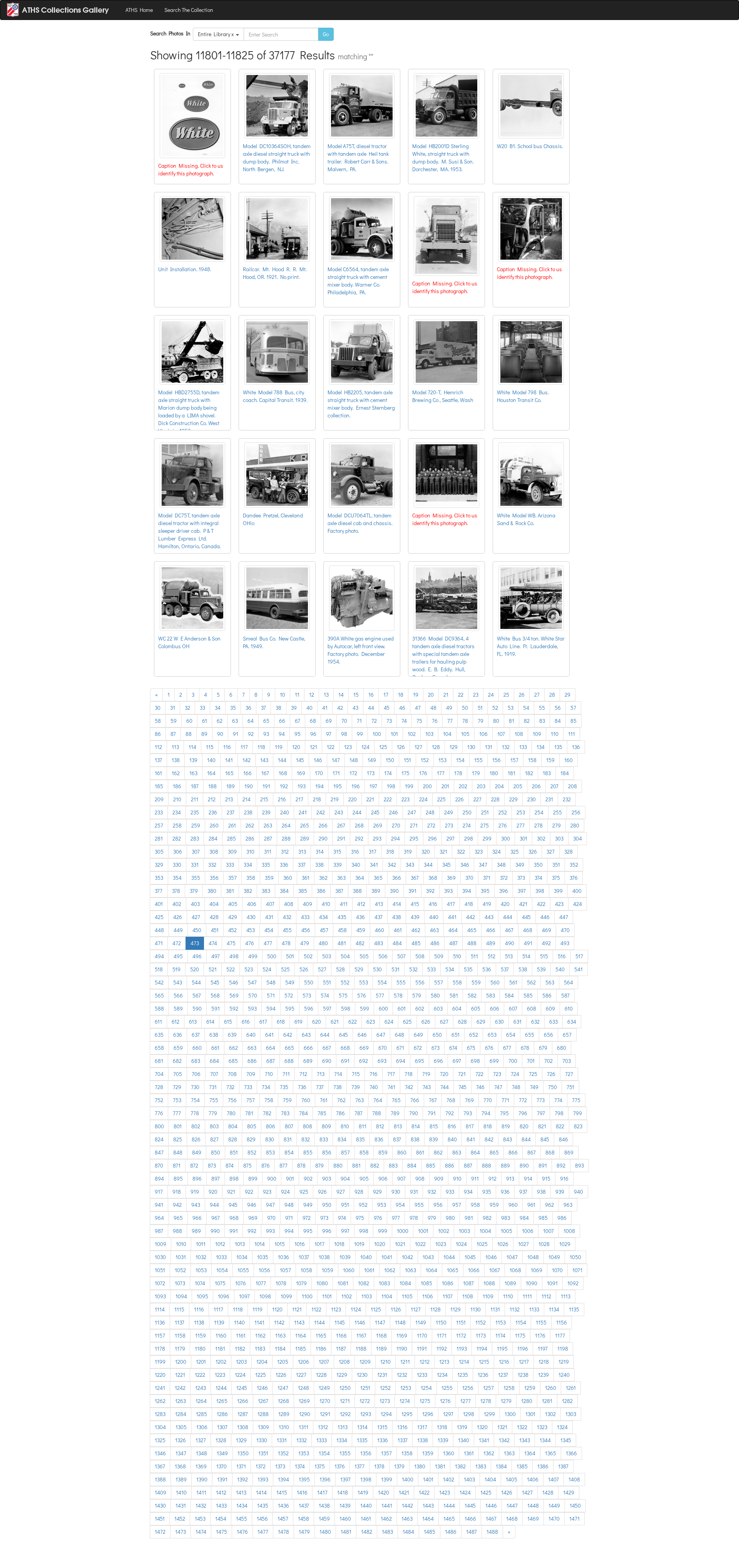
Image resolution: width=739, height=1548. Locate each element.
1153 (500, 1322)
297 (450, 838)
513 (509, 956)
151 (407, 760)
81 (511, 720)
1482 (366, 1531)
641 (269, 1034)
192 (284, 786)
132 (506, 747)
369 (451, 877)
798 (559, 1113)
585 (528, 995)
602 (419, 1008)
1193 (461, 1348)
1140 (239, 1322)
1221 (180, 1374)
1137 (179, 1322)
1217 (524, 1361)
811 (362, 1126)
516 (562, 956)
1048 (533, 1257)
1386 (542, 1466)
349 (519, 864)
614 (210, 1021)
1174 (500, 1335)
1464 (428, 1518)
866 (513, 1152)
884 (411, 1165)
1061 (369, 1270)
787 (358, 1113)
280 (574, 825)
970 (271, 1217)
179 (476, 773)
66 (282, 720)
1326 (180, 1440)
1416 (302, 1492)
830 (269, 1139)
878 (301, 1165)
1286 (222, 1414)
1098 (265, 1296)
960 (513, 1204)
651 (455, 1034)
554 (382, 982)
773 (541, 1100)
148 (353, 760)
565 (159, 995)
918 (176, 1191)
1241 (160, 1387)
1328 (221, 1440)
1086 (447, 1283)
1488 (492, 1531)
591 (215, 1008)
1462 (386, 1518)
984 (524, 1217)
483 (378, 943)
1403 (469, 1479)
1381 (440, 1466)
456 (305, 930)
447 (563, 917)
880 (338, 1165)
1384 (501, 1466)
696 (438, 1060)
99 (360, 733)
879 (319, 1165)
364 (359, 877)
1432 (201, 1505)
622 (352, 1021)
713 (320, 1074)
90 (220, 733)
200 (427, 786)
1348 (201, 1453)
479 (304, 943)
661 (215, 1047)
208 (572, 786)
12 (311, 694)
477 (268, 943)
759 (287, 1100)
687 (270, 1060)
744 (444, 1087)
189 (230, 786)
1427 (527, 1492)
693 (382, 1060)
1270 (324, 1401)
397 (522, 890)
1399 (386, 1479)
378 (176, 890)
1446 (491, 1505)
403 (195, 903)
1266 (242, 1401)
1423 (444, 1492)
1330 (261, 1440)
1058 (306, 1270)
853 (270, 1152)
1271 (345, 1401)
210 (177, 799)
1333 (321, 1440)
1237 (503, 1374)
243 (338, 812)
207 (554, 786)
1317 (422, 1427)
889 (505, 1165)
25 (506, 694)
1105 (407, 1296)
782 (267, 1113)
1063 (410, 1270)
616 (246, 1021)
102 (412, 733)
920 (213, 1191)
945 (233, 1204)
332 (212, 864)
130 (471, 747)
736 (302, 1087)
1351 (263, 1453)
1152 (480, 1322)
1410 (181, 1492)
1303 (570, 1414)
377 (158, 890)
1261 (571, 1387)
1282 (567, 1401)
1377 (359, 1466)
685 (233, 1060)
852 (251, 1152)
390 (394, 890)
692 (363, 1060)
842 (489, 1139)
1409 (160, 1492)
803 (214, 1126)
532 (413, 969)
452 (232, 930)
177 (441, 773)
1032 (201, 1257)
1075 (220, 1283)
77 (450, 720)
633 (553, 1021)
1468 (512, 1518)
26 (522, 694)
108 (519, 733)
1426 (506, 1492)
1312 (323, 1427)
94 (282, 733)
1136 (160, 1322)
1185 (300, 1348)
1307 (222, 1427)
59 (174, 720)
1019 (359, 1244)
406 (251, 903)
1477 (262, 1531)
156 (496, 760)
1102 (346, 1296)
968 (234, 1217)
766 (414, 1100)
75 (419, 720)
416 (433, 903)
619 (298, 1021)
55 (542, 707)
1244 (221, 1387)
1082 (363, 1283)
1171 (441, 1335)
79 (480, 720)
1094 (181, 1296)
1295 (407, 1414)
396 (503, 890)
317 (372, 851)
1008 (569, 1230)
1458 (303, 1518)
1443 (428, 1505)
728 (159, 1087)
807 (289, 1126)
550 (308, 982)
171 (336, 773)
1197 (543, 1348)
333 (230, 864)
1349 (222, 1453)
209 (159, 799)
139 (193, 760)
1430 (160, 1505)
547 (252, 982)
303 (559, 838)
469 (546, 930)
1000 (402, 1230)
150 (390, 760)
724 (515, 1074)
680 (561, 1047)
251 (485, 812)
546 (233, 982)
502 (308, 956)
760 (305, 1100)
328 (568, 851)
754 (195, 1100)
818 (487, 1126)
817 (470, 1126)
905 (364, 1178)
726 (551, 1074)
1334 (341, 1440)
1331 (282, 1440)
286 (250, 838)
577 (380, 995)
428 (214, 917)
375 (556, 877)
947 (270, 1204)
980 (450, 1217)
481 (342, 943)
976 (378, 1217)
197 (373, 786)
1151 (461, 1322)
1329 (241, 1440)
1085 (426, 1283)
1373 (280, 1466)
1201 (201, 1361)
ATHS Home (139, 9)
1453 (200, 1518)
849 (196, 1152)
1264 (201, 1401)
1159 (200, 1335)
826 (196, 1139)
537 (505, 969)
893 (579, 1165)
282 (176, 838)
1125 (376, 1309)
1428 (547, 1492)
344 (428, 864)
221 (370, 799)
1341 (484, 1440)
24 (491, 694)
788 (376, 1113)
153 (442, 760)
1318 (442, 1427)
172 (353, 773)
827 (214, 1139)
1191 (422, 1348)
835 (360, 1139)
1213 (444, 1361)
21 (445, 694)
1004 (485, 1230)
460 (379, 930)
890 (524, 1165)
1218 (543, 1361)
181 (511, 773)
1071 (577, 1270)
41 (325, 707)
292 (359, 838)
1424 (465, 1492)
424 (577, 903)
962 (549, 1204)
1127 (416, 1309)
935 (486, 1191)
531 (395, 969)
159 (550, 760)
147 (336, 760)
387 (339, 890)
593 (252, 1008)
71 (359, 720)
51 (480, 707)
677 (507, 1047)
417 (451, 903)
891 (542, 1165)
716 (374, 1074)
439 (415, 917)
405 (232, 903)
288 (286, 838)
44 (371, 707)
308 (213, 851)
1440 (366, 1505)
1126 (396, 1309)
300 (505, 838)
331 (195, 864)
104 (447, 733)
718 (409, 1074)
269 (377, 825)
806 (270, 1126)
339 (337, 864)
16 (371, 694)
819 (506, 1126)
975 (360, 1217)
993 (270, 1230)
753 (177, 1100)
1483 (387, 1531)
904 (345, 1178)
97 (328, 733)
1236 (483, 1374)
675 (471, 1047)
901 (290, 1178)
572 (288, 995)
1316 (402, 1427)
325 (514, 851)
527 (322, 969)
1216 (504, 1361)
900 (271, 1178)
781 (249, 1113)
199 (409, 786)
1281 (547, 1401)
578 (398, 995)
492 (546, 943)
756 (232, 1100)
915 (546, 1178)
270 (396, 825)
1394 (283, 1479)
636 (177, 1034)
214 (246, 799)
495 (178, 956)
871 (177, 1165)
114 (192, 747)
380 (211, 890)
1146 (359, 1322)
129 (454, 747)
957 (456, 1204)
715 (356, 1074)
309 (232, 851)
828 (232, 1139)
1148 (400, 1322)
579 (416, 995)
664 (270, 1047)
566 (178, 995)
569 (234, 995)
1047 (512, 1257)
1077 (261, 1283)
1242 (180, 1387)
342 (392, 864)
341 (374, 864)
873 (212, 1165)
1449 (554, 1505)
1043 (428, 1257)
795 (504, 1113)
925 (303, 1191)
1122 (316, 1309)
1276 (445, 1401)
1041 (386, 1257)
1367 (160, 1466)
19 (415, 694)
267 (341, 825)
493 (564, 943)
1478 (283, 1531)
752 (159, 1100)
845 (544, 1139)
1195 (502, 1348)
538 (522, 969)
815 (434, 1126)
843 (507, 1139)
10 (282, 694)
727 (569, 1074)
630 (499, 1021)
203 (481, 786)
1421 (404, 1492)
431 (269, 917)
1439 (345, 1505)
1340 (463, 1440)
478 (286, 943)
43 (355, 707)
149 (372, 760)
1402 (448, 1479)
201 (445, 786)
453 (250, 930)
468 (527, 930)
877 (283, 1165)
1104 (386, 1296)
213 (229, 799)
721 (462, 1074)
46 (402, 707)
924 (285, 1191)
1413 (241, 1492)
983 (505, 1217)
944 (214, 1204)
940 (578, 1191)
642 (287, 1034)
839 (433, 1139)
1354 (324, 1453)
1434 (241, 1505)
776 (159, 1113)
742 (409, 1087)
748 (516, 1087)
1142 (279, 1322)
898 (234, 1178)
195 (337, 786)
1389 (181, 1479)
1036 (283, 1257)
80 (496, 720)
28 (552, 694)
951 (345, 1204)
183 (547, 773)
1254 (426, 1387)
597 (327, 1008)
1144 (319, 1322)
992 (251, 1230)
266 (323, 825)
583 (490, 995)
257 (159, 825)
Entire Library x (217, 34)
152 (425, 760)
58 (158, 720)
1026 (502, 1244)
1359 (427, 1453)
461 (398, 930)
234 (176, 812)
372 (504, 877)
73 (389, 720)
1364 (529, 1453)
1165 (321, 1335)
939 (559, 1191)
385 (302, 890)
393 (448, 890)
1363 (509, 1453)
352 (574, 864)
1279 (506, 1401)
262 (250, 825)
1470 (554, 1518)
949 (308, 1204)
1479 (304, 1531)
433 (305, 917)
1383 (480, 1466)
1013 (240, 1244)
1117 (218, 1309)
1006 (527, 1230)
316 (355, 851)
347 (483, 864)
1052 (180, 1270)
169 (301, 773)
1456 (262, 1518)
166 (247, 773)
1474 (201, 1531)
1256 (467, 1387)
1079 (301, 1283)
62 (219, 720)
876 (265, 1165)
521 (213, 969)
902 (308, 1178)
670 (382, 1047)
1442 (407, 1505)
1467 (491, 1518)
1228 (321, 1374)
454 (268, 930)
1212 (425, 1361)
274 (467, 825)
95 (297, 733)
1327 (201, 1440)
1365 (550, 1453)
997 (345, 1230)
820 (524, 1126)
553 (363, 982)
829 (251, 1139)
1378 (379, 1466)
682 (177, 1060)
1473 (180, 1531)
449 (178, 930)
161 (158, 773)
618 (281, 1021)
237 (230, 812)
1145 (339, 1322)
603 (438, 1008)
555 (401, 982)
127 (418, 747)
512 (491, 956)
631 (517, 1021)
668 (345, 1047)
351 (556, 864)
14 (341, 694)
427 (196, 917)
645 (343, 1034)
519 (176, 969)
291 (341, 838)
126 (401, 747)
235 (195, 812)
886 (449, 1165)
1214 (464, 1361)
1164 (300, 1335)
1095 (202, 1296)
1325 (160, 1440)
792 (449, 1113)
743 (427, 1087)
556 (420, 982)
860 (401, 1152)
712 (303, 1074)
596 (308, 1008)
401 (159, 903)
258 (177, 825)
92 (251, 733)
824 (159, 1139)
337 (302, 864)
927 (340, 1191)
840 (452, 1139)
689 (308, 1060)
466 (490, 930)
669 (364, 1047)
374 (538, 877)
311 (267, 851)
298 (468, 838)
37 (263, 707)
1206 (303, 1361)
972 (307, 1217)
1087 (468, 1283)
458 (342, 930)
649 (418, 1034)
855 (308, 1152)
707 (214, 1074)
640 (251, 1034)
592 (233, 1008)
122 (330, 747)
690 (326, 1060)
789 (395, 1113)
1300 (510, 1414)
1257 (488, 1387)
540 (560, 969)
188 (212, 786)
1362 (488, 1453)
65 (266, 720)
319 (408, 851)
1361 (469, 1453)
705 (177, 1074)
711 (286, 1074)
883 (393, 1165)
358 (250, 877)
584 (509, 995)
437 (379, 917)
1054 (222, 1270)
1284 (180, 1414)
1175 (520, 1335)
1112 (546, 1296)
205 (517, 786)
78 (465, 720)
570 (252, 995)
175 (405, 773)
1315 (382, 1427)
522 (230, 969)
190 (248, 786)
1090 (531, 1283)
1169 (401, 1335)
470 (565, 930)
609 (550, 1008)
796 (522, 1113)
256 (576, 812)
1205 (282, 1361)
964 (159, 1217)
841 (470, 1139)
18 (400, 694)
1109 (488, 1296)
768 (450, 1100)
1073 (180, 1283)
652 (473, 1034)
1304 (160, 1427)
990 (215, 1230)
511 (474, 956)
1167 (361, 1335)
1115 (179, 1309)
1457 (283, 1518)
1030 (160, 1257)
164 (211, 773)
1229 (341, 1374)
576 (361, 995)
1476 (242, 1531)
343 (410, 864)
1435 (262, 1505)
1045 (470, 1257)
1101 (327, 1296)
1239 (543, 1374)
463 (434, 930)
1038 (324, 1257)
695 (419, 1060)
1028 (544, 1244)
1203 (241, 1361)
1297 (448, 1414)
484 (397, 943)
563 (549, 982)
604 (456, 1008)
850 (215, 1152)
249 (448, 812)
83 (542, 720)
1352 (283, 1453)
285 (231, 838)
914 (528, 1178)
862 (438, 1152)
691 (345, 1060)
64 (250, 720)
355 (195, 877)
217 (299, 799)
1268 (283, 1401)
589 (178, 1008)
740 (374, 1087)
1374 (300, 1466)
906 (383, 1178)
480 (323, 943)
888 (486, 1165)
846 (563, 1139)
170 (319, 773)
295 (414, 838)
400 (577, 890)
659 (178, 1047)
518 (159, 969)
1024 (461, 1244)
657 (567, 1034)
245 (375, 812)
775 (576, 1100)
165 (229, 773)
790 (413, 1113)
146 (318, 760)
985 (543, 1217)
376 (574, 877)
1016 (299, 1244)
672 (418, 1047)
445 (526, 917)
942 (177, 1204)
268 (359, 825)
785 (322, 1113)
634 (571, 1021)
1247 (283, 1387)
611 (158, 1021)
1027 (523, 1244)
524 (266, 969)
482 (360, 943)
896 (197, 1178)
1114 (160, 1309)
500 (271, 956)
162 (176, 773)
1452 (179, 1518)
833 (323, 1139)
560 (495, 982)
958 (475, 1204)
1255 (447, 1387)
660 (197, 1047)
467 (509, 930)
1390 (201, 1479)
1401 (428, 1479)
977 (396, 1217)
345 (446, 864)
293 (377, 838)
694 (400, 1060)
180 (494, 773)
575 (343, 995)
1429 (568, 1492)
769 (469, 1100)
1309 (263, 1427)
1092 (572, 1283)
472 (176, 943)
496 (197, 956)
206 (536, 786)
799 (577, 1113)
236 (213, 812)
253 (521, 812)
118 (261, 747)
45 (387, 707)
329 (159, 864)
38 (278, 707)
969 (252, 1217)
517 (579, 956)
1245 (241, 1387)
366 (396, 877)
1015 (279, 1244)
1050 (575, 1257)
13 (326, 694)
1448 (533, 1505)
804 (232, 1126)
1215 (484, 1361)
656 (548, 1034)
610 (569, 1008)
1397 (345, 1479)
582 (472, 995)
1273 (385, 1401)
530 (377, 969)
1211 (405, 1361)
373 (521, 877)
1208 (344, 1361)
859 (383, 1152)
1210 (385, 1361)
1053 (201, 1270)
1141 (259, 1322)
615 (228, 1021)
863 (456, 1152)
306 (177, 851)
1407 (553, 1479)
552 (345, 982)
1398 (365, 1479)
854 (289, 1152)
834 (342, 1139)
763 (359, 1100)
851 (234, 1152)
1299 (489, 1414)
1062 (389, 1270)
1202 (221, 1361)
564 (568, 982)
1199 (160, 1361)
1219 (563, 1361)
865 (494, 1152)
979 (432, 1217)
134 (541, 747)
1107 (448, 1296)
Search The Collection (188, 9)
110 (554, 733)
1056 (264, 1270)
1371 (241, 1466)
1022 (420, 1244)
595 (289, 1008)
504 (345, 956)
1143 (299, 1322)
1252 (385, 1387)
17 (385, 694)
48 (433, 707)
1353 (303, 1453)
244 (357, 812)
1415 (281, 1492)
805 (251, 1126)
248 (430, 812)
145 (300, 760)
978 (414, 1217)
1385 (522, 1466)
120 (296, 747)
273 (449, 825)
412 (361, 903)
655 (529, 1034)
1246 (262, 1387)
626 (425, 1021)
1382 (460, 1466)
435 (342, 917)
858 (364, 1152)
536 (486, 969)
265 (304, 825)
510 (457, 956)
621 (335, 1021)
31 (172, 707)
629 (481, 1021)
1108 (467, 1296)
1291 (325, 1414)
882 (374, 1165)
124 (365, 747)
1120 (277, 1309)
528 (340, 969)
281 (159, 838)
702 (548, 1060)
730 (195, 1087)
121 (313, 747)
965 (178, 1217)
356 (214, 877)
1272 (364, 1401)
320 (425, 851)
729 (177, 1087)
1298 (468, 1414)
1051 (160, 1270)
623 (370, 1021)
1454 (220, 1518)
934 (468, 1191)
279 (556, 825)
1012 (220, 1244)
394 (466, 890)
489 (490, 943)
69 (329, 720)
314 (320, 851)
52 (495, 707)
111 (571, 733)
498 (234, 956)
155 (478, 760)
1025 (482, 1244)
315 (337, 851)
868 (550, 1152)
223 (405, 799)
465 (472, 930)
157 (514, 760)
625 (407, 1021)
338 (319, 864)
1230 (362, 1374)
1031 (181, 1257)
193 (302, 786)
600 (383, 1008)
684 (214, 1060)
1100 (307, 1296)
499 (252, 956)
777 (177, 1113)
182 (529, 773)
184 (564, 773)
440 (433, 917)
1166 (341, 1335)
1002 (443, 1230)
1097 (244, 1296)
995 (308, 1230)
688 (289, 1060)
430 (251, 917)
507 (401, 956)
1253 (405, 1387)
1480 (325, 1531)
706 (196, 1074)
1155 (541, 1322)
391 (412, 890)
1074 (200, 1283)
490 (509, 943)
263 (268, 825)
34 (218, 707)
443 (489, 917)
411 (344, 903)
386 (321, 890)
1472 (160, 1531)
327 (551, 851)
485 (416, 943)
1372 (261, 1466)
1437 (304, 1505)
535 (468, 969)
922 (249, 1191)
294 (395, 838)
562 (531, 982)
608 (531, 1008)
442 (470, 917)
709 (250, 1074)
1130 (475, 1309)
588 (159, 1008)
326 (532, 851)
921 (231, 1191)
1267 (263, 1401)
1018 (339, 1244)
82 (527, 720)
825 (177, 1139)
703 (566, 1060)
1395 (304, 1479)
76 (435, 720)
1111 (527, 1296)
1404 (490, 1479)
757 (250, 1100)
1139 (219, 1322)
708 (232, 1074)
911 (475, 1178)
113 (175, 747)
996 (326, 1230)
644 (324, 1034)
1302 (550, 1414)
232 (567, 799)
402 (176, 903)
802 (195, 1126)
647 (380, 1034)
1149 (420, 1322)
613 (193, 1021)
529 (358, 969)
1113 (565, 1296)
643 (306, 1034)
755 (213, 1100)
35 (233, 707)
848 (177, 1152)
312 (285, 851)
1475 (221, 1531)
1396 (325, 1479)
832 (305, 1139)
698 (475, 1060)
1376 (339, 1466)
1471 (574, 1518)
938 (541, 1191)
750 (552, 1087)
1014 (259, 1244)
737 (320, 1087)
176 (423, 773)
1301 (530, 1414)
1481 (346, 1531)
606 (494, 1008)
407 (270, 903)
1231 (382, 1374)
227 (477, 799)
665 (289, 1047)
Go (326, 34)
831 (288, 1139)
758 (268, 1100)
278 (538, 825)
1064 (431, 1270)
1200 (180, 1361)
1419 (363, 1492)
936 (505, 1191)
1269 (304, 1401)
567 (196, 995)
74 (404, 720)
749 (534, 1087)
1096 (223, 1296)
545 (215, 982)
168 (283, 773)
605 (475, 1008)
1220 (160, 1374)
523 (248, 969)
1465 (449, 1518)
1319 (462, 1427)
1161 (241, 1335)
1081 (343, 1283)
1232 (402, 1374)
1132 (515, 1309)
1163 (280, 1335)
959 (494, 1204)
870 (159, 1165)
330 (177, 864)
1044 (449, 1257)
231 (549, 799)
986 (562, 1217)
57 (573, 707)
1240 (564, 1374)
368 (432, 877)
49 (449, 707)
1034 (241, 1257)
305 (159, 851)
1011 (201, 1244)
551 (327, 982)
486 (435, 943)
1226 (281, 1374)
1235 (462, 1374)
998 (363, 1230)
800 (159, 1126)
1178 (160, 1348)
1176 (540, 1335)
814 (415, 1126)
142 (246, 760)
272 (431, 825)
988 (177, 1230)
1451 (160, 1518)
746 (480, 1087)
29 (567, 694)
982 (487, 1217)
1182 (240, 1348)
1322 (522, 1427)
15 (356, 694)
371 (486, 877)
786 (340, 1113)
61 (204, 720)
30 (158, 707)
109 (537, 733)
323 (479, 851)
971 (289, 1217)
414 (397, 903)
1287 (242, 1414)
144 (282, 760)
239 (266, 812)
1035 (262, 1257)
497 (215, 956)
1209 (365, 1361)
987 (159, 1230)
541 (578, 969)
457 (324, 930)
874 (230, 1165)
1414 (261, 1492)
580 (435, 995)
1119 (257, 1309)
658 (159, 1047)
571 (271, 995)
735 (284, 1087)
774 (558, 1100)
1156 (561, 1322)
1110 (508, 1296)
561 (513, 982)
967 (215, 1217)
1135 (574, 1309)
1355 (345, 1453)
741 (391, 1087)
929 (377, 1191)
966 (197, 1217)
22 (460, 694)
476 (249, 943)
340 (355, 864)
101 (394, 733)
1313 (343, 1427)
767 (433, 1100)
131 (488, 747)
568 (215, 995)
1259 (529, 1387)
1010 (181, 1244)
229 (513, 799)
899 (252, 1178)
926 (322, 1191)
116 (227, 747)
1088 (489, 1283)
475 (231, 943)
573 (307, 995)
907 (401, 1178)
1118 (238, 1309)
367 (415, 877)
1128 (435, 1309)
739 (355, 1087)
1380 (419, 1466)
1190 (401, 1348)
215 (264, 799)
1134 (554, 1309)
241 (303, 812)
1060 (348, 1270)
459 (360, 930)
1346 (160, 1453)
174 (388, 773)
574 (325, 995)
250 (467, 812)
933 (450, 1191)
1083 (384, 1283)
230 (531, 799)
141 (229, 760)
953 (381, 1204)
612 (175, 1021)
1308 (242, 1427)
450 (196, 930)
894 (159, 1178)
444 (507, 917)
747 (498, 1087)
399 (558, 890)
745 (462, 1087)
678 (525, 1047)
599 (364, 1008)
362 (323, 877)
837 (397, 1139)
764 (377, 1100)
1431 (181, 1505)
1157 (160, 1335)
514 (526, 956)
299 (487, 838)
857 (345, 1152)
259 (195, 825)
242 (320, 812)
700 (512, 1060)
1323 (542, 1427)
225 (441, 799)
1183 (260, 1348)
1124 (356, 1309)
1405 (511, 1479)
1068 (515, 1270)
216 (282, 799)
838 (415, 1139)
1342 (504, 1440)
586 (547, 995)
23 (475, 694)
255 (557, 812)
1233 (422, 1374)
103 (429, 733)
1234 (442, 1374)
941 (159, 1204)
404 (214, 903)
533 (431, 969)
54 (526, 707)
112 (158, 747)
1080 (322, 1283)
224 (423, 799)
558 (457, 982)
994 (289, 1230)
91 (235, 733)
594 (271, 1008)
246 (393, 812)
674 (453, 1047)
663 (251, 1047)
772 (523, 1100)
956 (438, 1204)
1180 (200, 1348)
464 (453, 930)
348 (501, 864)
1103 (366, 1296)
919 (195, 1191)
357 (232, 877)
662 (233, 1047)
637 (196, 1034)
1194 (482, 1348)
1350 (243, 1453)
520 (194, 969)
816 (452, 1126)
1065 (452, 1270)
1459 (324, 1518)
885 (430, 1165)
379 (194, 890)
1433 (221, 1505)
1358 (407, 1453)
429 (232, 917)
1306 (201, 1427)
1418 (342, 1492)
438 (396, 917)
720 (444, 1074)
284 (213, 838)
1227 (301, 1374)
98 (344, 733)
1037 (304, 1257)
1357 (386, 1453)
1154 (520, 1322)
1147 (380, 1322)
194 (319, 786)
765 (396, 1100)
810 (345, 1126)
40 (309, 707)
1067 (494, 1270)
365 (378, 877)
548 (271, 982)
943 (195, 1204)
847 (159, 1152)
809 (326, 1126)
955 (419, 1204)
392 (430, 890)
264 (286, 825)
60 (189, 720)
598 (345, 1008)
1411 (201, 1492)
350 (538, 864)
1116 (199, 1309)
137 (158, 760)
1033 (221, 1257)
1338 (422, 1440)
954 (400, 1204)
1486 (450, 1531)
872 (194, 1165)
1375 (319, 1466)
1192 (441, 1348)
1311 (303, 1427)
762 (341, 1100)
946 (251, 1204)
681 (159, 1060)
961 (531, 1204)
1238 (523, 1374)
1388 (160, 1479)
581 (454, 995)
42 (340, 707)
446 (545, 917)
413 (379, 903)
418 (469, 903)
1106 (427, 1296)
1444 (449, 1505)
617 (263, 1021)
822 (560, 1126)
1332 (301, 1440)
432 (287, 917)
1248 (303, 1387)
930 (395, 1191)
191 (266, 786)
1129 (455, 1309)
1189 (381, 1348)
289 (304, 838)
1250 (345, 1387)
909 (438, 1178)
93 (266, 733)
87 (173, 733)
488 (472, 943)
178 (458, 773)
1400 (407, 1479)
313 (302, 851)
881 (356, 1165)
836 (379, 1139)
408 (288, 903)
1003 (464, 1230)
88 (189, 733)
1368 (180, 1466)
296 (432, 838)
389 (375, 890)
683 (195, 1060)
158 (532, 760)
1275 (425, 1401)
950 (326, 1204)
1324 (562, 1427)
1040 (366, 1257)
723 (497, 1074)
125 (383, 747)
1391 (222, 1479)
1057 (285, 1270)
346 (464, 864)
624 (389, 1021)
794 (486, 1113)
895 (178, 1178)
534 (449, 969)
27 (537, 694)
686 (252, 1060)
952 (363, 1204)
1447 (512, 1505)
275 (484, 825)
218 (317, 799)
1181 (220, 1348)
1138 (199, 1322)
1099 (286, 1296)
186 (177, 786)
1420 (383, 1492)
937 (523, 1191)
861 (420, 1152)
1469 (533, 1518)
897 (215, 1178)
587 (565, 995)
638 (213, 1034)
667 (327, 1047)
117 (244, 747)
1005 (506, 1230)
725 (533, 1074)
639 (232, 1034)
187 (195, 786)
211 (194, 799)
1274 (405, 1401)
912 (492, 1178)
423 (559, 903)
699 (494, 1060)
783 (285, 1113)
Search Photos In (171, 33)
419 (487, 903)
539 (541, 969)
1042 (407, 1257)
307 (196, 851)
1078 (281, 1283)
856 (326, 1152)
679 (543, 1047)
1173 (481, 1335)
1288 (263, 1414)
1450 (575, 1505)
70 (344, 720)
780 (231, 1113)
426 (177, 917)
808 (307, 1126)
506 (383, 956)
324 (496, 851)
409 (307, 903)
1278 (485, 1401)
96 (313, 733)
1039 (345, 1257)
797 (541, 1113)
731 (213, 1087)
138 (176, 760)
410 (326, 903)
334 (248, 864)
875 (247, 1165)
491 (528, 943)
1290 (304, 1414)
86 (158, 733)
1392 (242, 1479)
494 (159, 956)
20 (431, 694)
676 (489, 1047)
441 (452, 917)
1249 (324, 1387)
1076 (240, 1283)
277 (521, 825)
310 (250, 851)
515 (544, 956)
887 (468, 1165)
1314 (362, 1427)
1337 (403, 1440)
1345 (565, 1440)
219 (335, 799)
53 (510, 707)
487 (453, 943)
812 (380, 1126)
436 (360, 917)
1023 (440, 1244)
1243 (200, 1387)
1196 (522, 1348)
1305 (181, 1427)
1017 (319, 1244)
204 (499, 786)
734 (266, 1087)
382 (248, 890)
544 (196, 982)
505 (364, 956)
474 (213, 943)
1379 (399, 1466)
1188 (361, 1348)
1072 (160, 1283)
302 (541, 838)
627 (444, 1021)
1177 (560, 1335)
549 (289, 982)
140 (211, 760)
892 (561, 1165)
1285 (201, 1414)
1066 (474, 1270)
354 (177, 877)
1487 (471, 1531)
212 (212, 799)
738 (337, 1087)
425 (159, 917)
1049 (554, 1257)
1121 (297, 1309)
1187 (341, 1348)
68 (313, 720)
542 (159, 982)
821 (542, 1126)
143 (264, 760)
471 (159, 943)
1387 (563, 1466)
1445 (470, 1505)
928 (358, 1191)
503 (326, 956)
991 (233, 1230)
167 (265, 773)
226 (459, 799)
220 (352, 799)
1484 (408, 1531)
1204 (262, 1361)
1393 (262, 1479)
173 (371, 773)
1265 (221, 1401)
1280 (526, 1401)
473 (195, 943)
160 (568, 760)
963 (567, 1204)
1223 (220, 1374)
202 (463, 786)
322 (461, 851)
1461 (366, 1518)
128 (436, 747)
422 (541, 903)
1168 (381, 1335)
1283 (160, 1414)
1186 (321, 1348)
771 (505, 1100)
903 (326, 1178)
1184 (280, 1348)
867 (531, 1152)
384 (284, 890)
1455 (241, 1518)
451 (215, 930)
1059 (327, 1270)
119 (279, 747)
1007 (548, 1230)
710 (269, 1074)
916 (564, 1178)
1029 (564, 1244)
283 (195, 838)
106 (483, 733)
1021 (400, 1244)
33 (202, 707)
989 (196, 1230)
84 (558, 720)
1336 (382, 1440)
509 (438, 956)
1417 (322, 1492)
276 (502, 825)
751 (570, 1087)
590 (197, 1008)
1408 (574, 1479)
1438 (324, 1505)
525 (285, 969)
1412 (221, 1492)
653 (492, 1034)
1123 (336, 1309)
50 (465, 707)
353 (159, 877)
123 (348, 747)
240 (284, 812)
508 (420, 956)
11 (297, 694)
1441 (386, 1505)
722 (479, 1074)
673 (435, 1047)
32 (187, 707)
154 (460, 760)
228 (495, 799)
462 (415, 930)
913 (510, 1178)
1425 (486, 1492)
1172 (461, 1335)
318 (390, 851)
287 (268, 838)
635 (159, 1034)
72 (374, 720)
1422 (424, 1492)
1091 (552, 1283)
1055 (243, 1270)
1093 (160, 1296)
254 (539, 812)
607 (513, 1008)
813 (398, 1126)
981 (469, 1217)
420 (505, 903)
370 (469, 877)
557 (438, 982)
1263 (180, 1401)
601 (402, 1008)
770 (487, 1100)
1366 (571, 1453)
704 (159, 1074)
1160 (221, 1335)
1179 (180, 1348)
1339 (443, 1440)
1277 (465, 1401)
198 (391, 786)
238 (248, 812)
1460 (345, 1518)
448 (159, 930)
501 (290, 956)
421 (523, 903)
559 (476, 982)
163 (193, 773)
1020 (379, 1244)
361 (305, 877)
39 (294, 707)
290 (323, 838)
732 (230, 1087)
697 (457, 1060)
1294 (386, 1414)
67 (297, 720)
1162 (260, 1335)
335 (266, 864)
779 (213, 1113)
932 (432, 1191)
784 (303, 1113)
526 (303, 969)
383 (266, 890)
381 (230, 890)
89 (204, 733)
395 (485, 890)
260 (214, 825)
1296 (427, 1414)
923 (267, 1191)
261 (232, 825)
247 (412, 812)
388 (357, 890)
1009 (160, 1244)
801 (178, 1126)
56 (558, 707)
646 (362, 1034)
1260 (550, 1387)
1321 (502, 1427)
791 (432, 1113)
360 (287, 877)
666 (308, 1047)
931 (414, 1191)
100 (377, 733)
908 (420, 1178)
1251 (365, 1387)
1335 (362, 1440)
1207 (324, 1361)
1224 (240, 1374)
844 (526, 1139)
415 (415, 903)
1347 (181, 1453)
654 (510, 1034)
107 (501, 733)
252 (502, 812)
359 (269, 877)
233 (159, 812)
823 (578, 1126)
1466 (470, 1518)
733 (248, 1087)
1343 (524, 1440)
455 (287, 930)
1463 (407, 1518)
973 (324, 1217)
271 (414, 825)
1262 (160, 1401)
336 (284, 864)
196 (355, 786)
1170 (422, 1335)
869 (568, 1152)
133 (523, 747)
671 (400, 1047)
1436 (283, 1505)
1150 (441, 1322)
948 (289, 1204)
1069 (536, 1270)
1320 (482, 1427)
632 (535, 1021)
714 (338, 1074)
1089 (510, 1283)
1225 (260, 1374)
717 (391, 1074)
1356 (365, 1453)
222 (388, 799)
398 (539, 890)
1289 (283, 1414)
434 (323, 917)
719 (426, 1074)
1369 (201, 1466)
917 (159, 1191)
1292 (345, 1414)
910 (457, 1178)
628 (462, 1021)
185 (159, 786)
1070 (557, 1270)
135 (558, 747)
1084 (405, 1283)
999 (382, 1230)
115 (210, 747)
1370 (221, 1466)
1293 (365, 1414)
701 (531, 1060)
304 (577, 838)
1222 (200, 1374)
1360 (448, 1453)
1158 (180, 1335)
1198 (562, 1348)
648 (399, 1034)
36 (248, 707)
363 (341, 877)
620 (316, 1021)
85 (573, 720)
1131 (495, 1309)
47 (418, 707)
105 (465, 733)
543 (177, 982)
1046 (491, 1257)
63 (235, 720)
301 (523, 838)
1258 (509, 1387)
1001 (423, 1230)
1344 (545, 1440)
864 (475, 1152)
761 (324, 1100)
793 (467, 1113)
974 (342, 1217)
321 (443, 851)
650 (437, 1034)
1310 (284, 1427)
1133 (534, 1309)
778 (195, 1113)
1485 (429, 1531)
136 (576, 747)
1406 (532, 1479)
